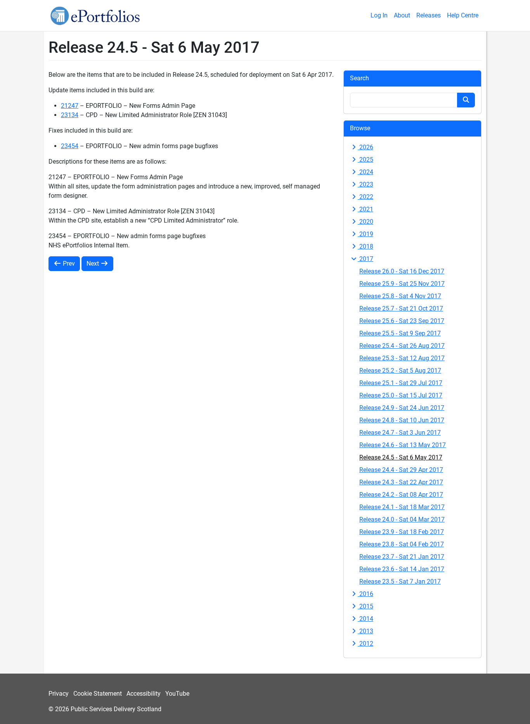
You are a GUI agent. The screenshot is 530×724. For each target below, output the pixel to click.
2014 (365, 618)
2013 (365, 631)
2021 (365, 209)
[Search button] (466, 100)
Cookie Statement (97, 693)
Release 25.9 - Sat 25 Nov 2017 (402, 283)
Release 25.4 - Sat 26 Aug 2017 (402, 345)
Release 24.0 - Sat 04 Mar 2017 (402, 519)
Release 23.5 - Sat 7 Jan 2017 (400, 581)
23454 (69, 146)
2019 (365, 234)
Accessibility (143, 693)
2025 (365, 159)
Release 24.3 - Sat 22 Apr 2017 (401, 482)
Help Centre (462, 15)
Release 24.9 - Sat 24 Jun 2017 (401, 407)
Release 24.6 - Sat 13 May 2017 (402, 445)
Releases (428, 15)
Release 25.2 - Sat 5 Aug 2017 (400, 370)
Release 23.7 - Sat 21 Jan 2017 (401, 556)
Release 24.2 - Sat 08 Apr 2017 (401, 494)
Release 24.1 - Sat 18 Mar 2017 (402, 507)
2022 (365, 196)
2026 (365, 147)
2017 (365, 259)
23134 (69, 115)
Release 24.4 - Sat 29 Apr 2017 (401, 469)
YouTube (177, 693)
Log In (379, 15)
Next (93, 263)
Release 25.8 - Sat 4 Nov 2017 (400, 296)
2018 (365, 246)
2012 (365, 643)
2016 (365, 594)
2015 (365, 606)
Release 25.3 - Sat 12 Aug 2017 (402, 358)
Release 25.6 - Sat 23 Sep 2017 (401, 321)
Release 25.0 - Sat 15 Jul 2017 (400, 395)
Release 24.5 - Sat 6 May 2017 (400, 457)
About (402, 15)
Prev (68, 263)
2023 (365, 184)
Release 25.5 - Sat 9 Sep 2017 (400, 333)
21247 (69, 105)
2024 (365, 172)
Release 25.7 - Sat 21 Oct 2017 (401, 308)
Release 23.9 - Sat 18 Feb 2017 (401, 532)
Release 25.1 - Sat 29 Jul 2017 (400, 383)
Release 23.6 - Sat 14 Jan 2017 (401, 569)
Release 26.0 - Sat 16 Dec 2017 (401, 271)
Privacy (58, 693)
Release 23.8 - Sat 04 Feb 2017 (401, 544)
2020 (365, 221)
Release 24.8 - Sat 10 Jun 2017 (401, 420)
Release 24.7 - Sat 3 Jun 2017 (400, 432)
